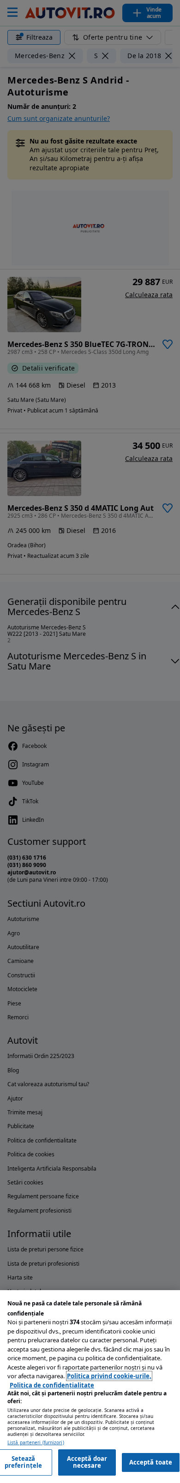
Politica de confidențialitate (52, 1385)
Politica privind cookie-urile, (109, 1376)
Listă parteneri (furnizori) (35, 1443)
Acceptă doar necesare (87, 1462)
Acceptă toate (151, 1462)
